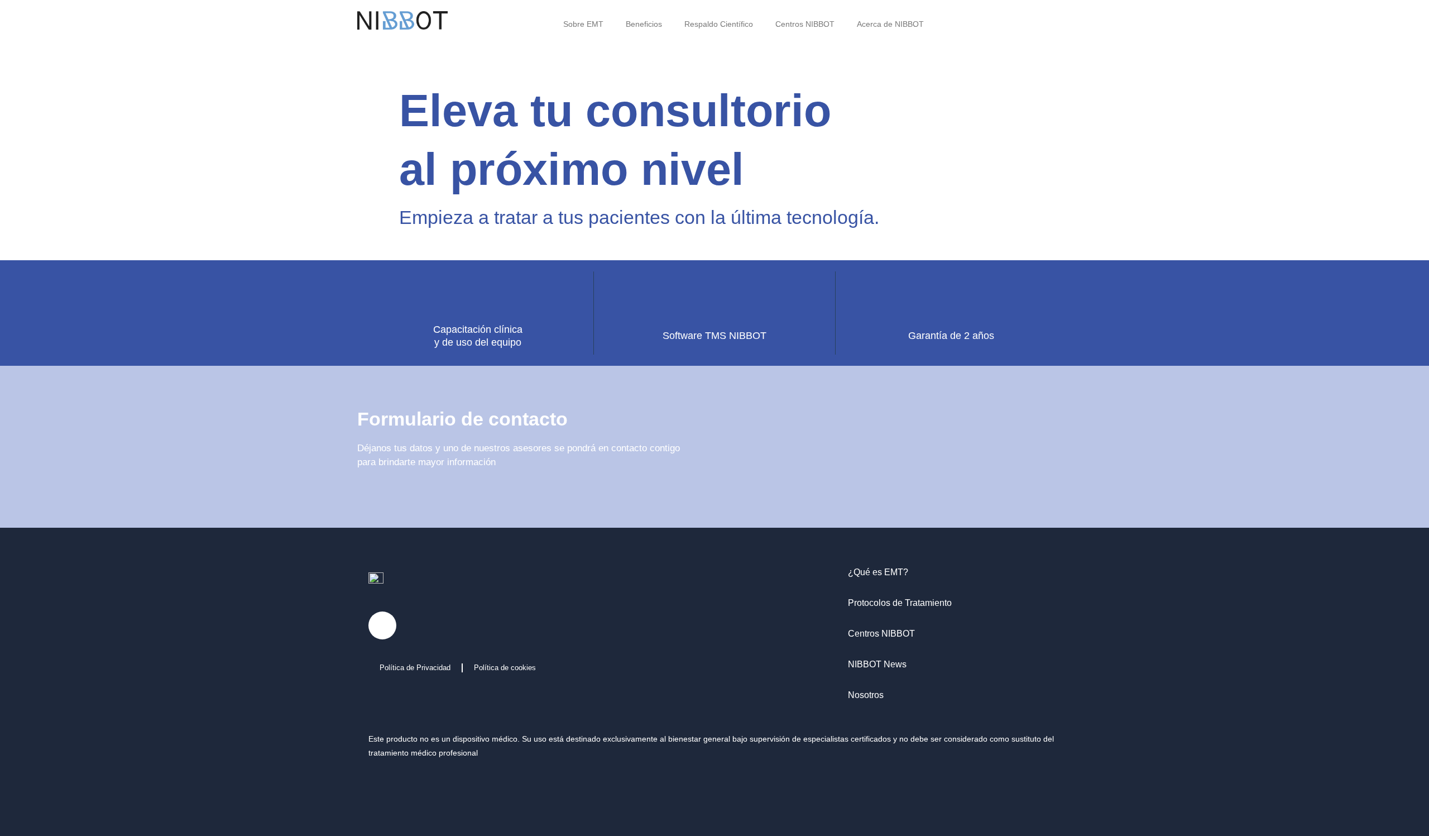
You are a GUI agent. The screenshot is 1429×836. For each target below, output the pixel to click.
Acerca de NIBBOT (890, 24)
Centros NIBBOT (805, 24)
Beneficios (644, 24)
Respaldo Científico (718, 24)
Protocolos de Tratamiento (900, 823)
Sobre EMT (583, 24)
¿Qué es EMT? (878, 792)
